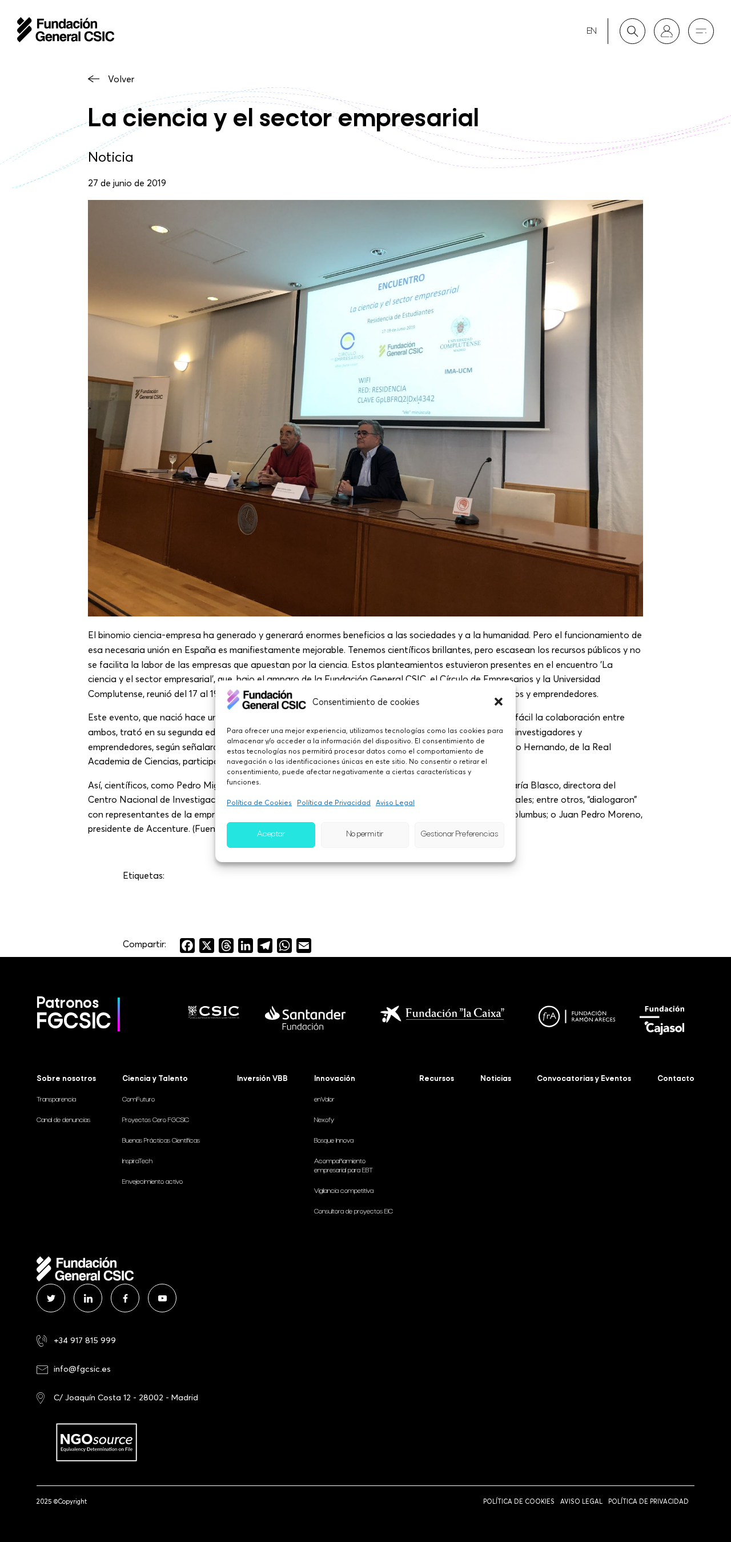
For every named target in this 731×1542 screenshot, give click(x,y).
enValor (324, 1099)
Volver (121, 79)
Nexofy (324, 1120)
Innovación (334, 1079)
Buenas (161, 1141)
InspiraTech (137, 1161)
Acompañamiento (343, 1166)
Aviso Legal (395, 802)
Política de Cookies (259, 802)
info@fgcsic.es (82, 1368)
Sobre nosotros (66, 1079)
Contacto (675, 1079)
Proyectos (155, 1120)
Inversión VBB (262, 1079)
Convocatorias (584, 1079)
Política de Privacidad (334, 802)
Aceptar (271, 834)
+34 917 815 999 (85, 1340)
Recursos (436, 1079)
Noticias (495, 1079)
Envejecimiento (152, 1182)
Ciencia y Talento (155, 1079)
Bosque (334, 1141)
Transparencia (56, 1099)
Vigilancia (343, 1191)
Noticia (111, 157)
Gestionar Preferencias (459, 834)
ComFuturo (138, 1099)
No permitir (365, 834)
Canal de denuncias (63, 1120)
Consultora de (353, 1211)
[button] (498, 701)
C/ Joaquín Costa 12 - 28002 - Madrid (126, 1397)
